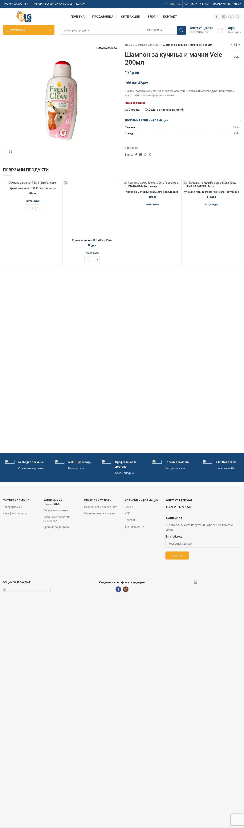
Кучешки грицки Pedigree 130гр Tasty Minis (211, 191)
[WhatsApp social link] (231, 16)
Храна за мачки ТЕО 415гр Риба (92, 240)
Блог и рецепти (134, 526)
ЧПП (127, 513)
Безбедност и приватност (100, 506)
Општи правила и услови (99, 513)
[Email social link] (224, 16)
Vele (236, 57)
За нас (129, 506)
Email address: (174, 536)
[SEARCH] (181, 30)
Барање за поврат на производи (56, 518)
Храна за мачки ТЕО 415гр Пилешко (33, 188)
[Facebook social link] (216, 16)
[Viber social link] (238, 16)
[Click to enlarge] (10, 152)
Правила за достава (56, 527)
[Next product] (239, 45)
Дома (128, 44)
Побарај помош (12, 506)
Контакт (130, 519)
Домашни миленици (147, 44)
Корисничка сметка (55, 510)
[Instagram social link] (125, 589)
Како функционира (15, 513)
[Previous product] (232, 45)
